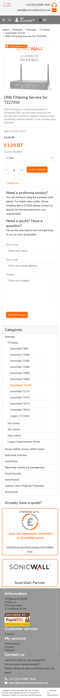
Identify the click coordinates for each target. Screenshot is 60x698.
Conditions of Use (16, 608)
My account (13, 643)
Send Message (17, 315)
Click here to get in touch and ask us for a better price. (30, 549)
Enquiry (10, 274)
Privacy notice (14, 605)
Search (10, 634)
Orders (10, 647)
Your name (12, 244)
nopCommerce (52, 695)
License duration (13, 151)
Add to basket (37, 169)
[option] (30, 69)
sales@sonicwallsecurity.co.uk (28, 683)
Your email (12, 259)
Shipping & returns (16, 599)
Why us (11, 602)
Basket (10, 650)
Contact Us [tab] (12, 183)
